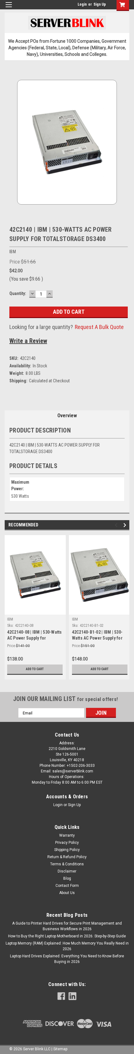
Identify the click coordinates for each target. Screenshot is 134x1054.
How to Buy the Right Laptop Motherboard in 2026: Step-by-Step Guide (67, 936)
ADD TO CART (35, 669)
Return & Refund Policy (67, 857)
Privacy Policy (67, 842)
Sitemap (60, 1049)
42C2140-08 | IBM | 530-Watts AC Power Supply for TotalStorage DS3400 (34, 638)
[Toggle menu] (8, 8)
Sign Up (99, 4)
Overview (67, 415)
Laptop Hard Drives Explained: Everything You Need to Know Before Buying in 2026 (67, 959)
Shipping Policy (67, 850)
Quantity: (17, 293)
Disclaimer (67, 871)
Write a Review (28, 341)
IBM (10, 619)
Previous (117, 525)
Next (125, 525)
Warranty (67, 835)
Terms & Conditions (67, 864)
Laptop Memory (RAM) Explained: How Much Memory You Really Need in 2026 (67, 946)
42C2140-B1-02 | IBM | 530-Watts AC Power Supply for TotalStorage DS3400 (97, 638)
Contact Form (67, 885)
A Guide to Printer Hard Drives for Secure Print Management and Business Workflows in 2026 (67, 926)
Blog (67, 878)
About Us (67, 893)
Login (82, 4)
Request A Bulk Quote (99, 327)
